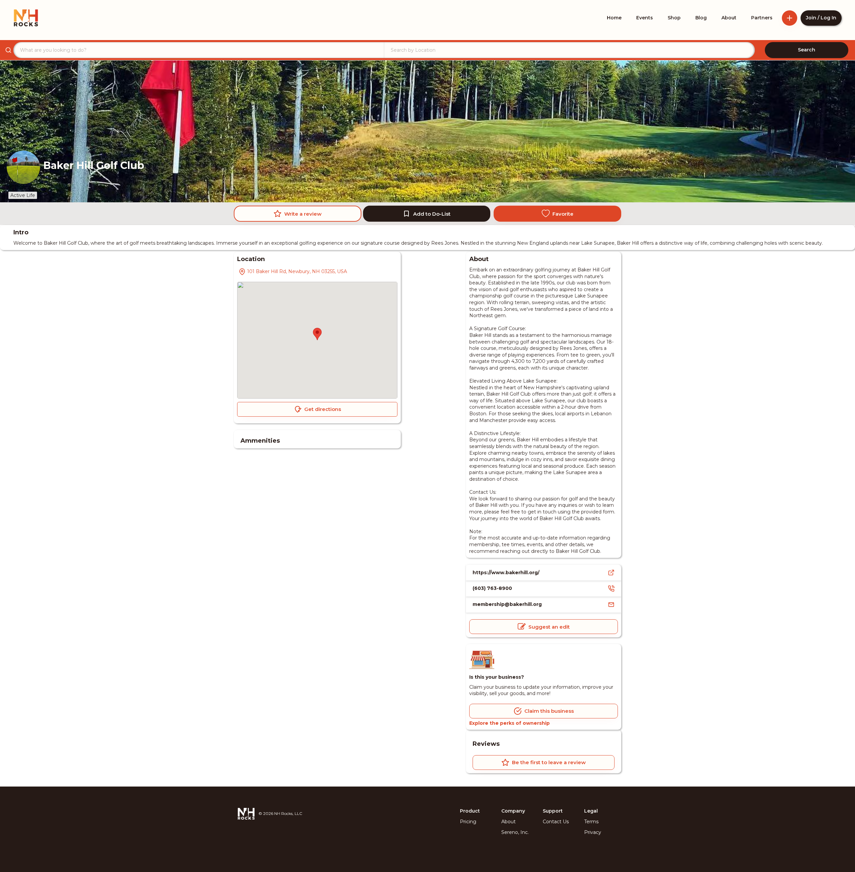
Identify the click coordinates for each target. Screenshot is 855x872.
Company (513, 811)
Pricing (468, 822)
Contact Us (556, 822)
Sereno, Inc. (515, 832)
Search (806, 50)
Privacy (592, 832)
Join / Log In (821, 18)
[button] (317, 334)
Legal (591, 811)
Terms (591, 822)
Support (553, 811)
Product (470, 811)
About (508, 822)
